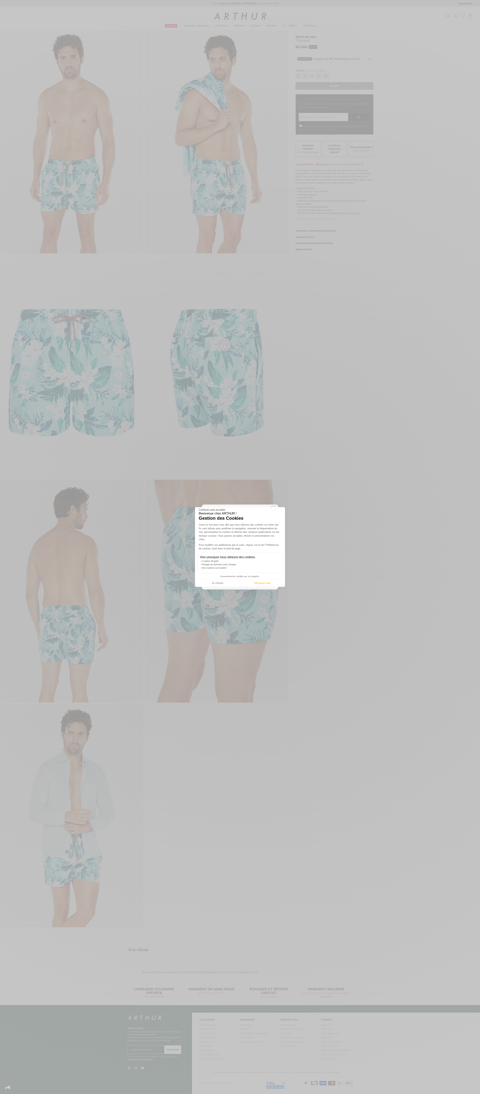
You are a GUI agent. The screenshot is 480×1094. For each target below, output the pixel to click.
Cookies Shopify (210, 561)
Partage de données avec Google (219, 564)
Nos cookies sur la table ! (214, 568)
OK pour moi (262, 582)
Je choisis (217, 582)
